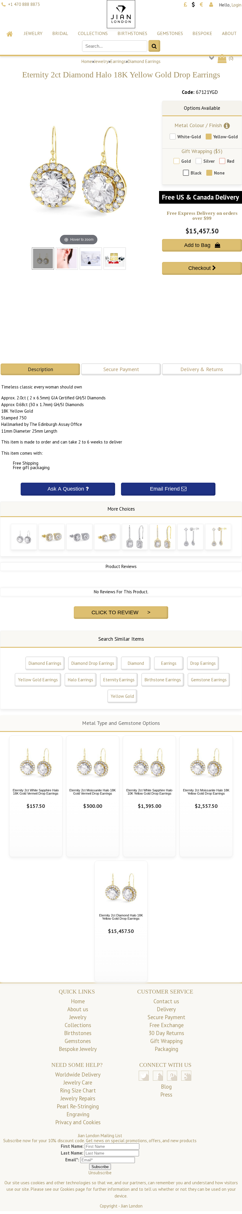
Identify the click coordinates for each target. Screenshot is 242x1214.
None (219, 173)
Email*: (72, 1159)
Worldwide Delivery (78, 1074)
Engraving (77, 1114)
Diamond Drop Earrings (92, 663)
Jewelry (33, 33)
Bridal (60, 33)
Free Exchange (166, 1025)
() (230, 58)
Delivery (166, 1009)
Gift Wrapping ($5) (202, 151)
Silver (209, 161)
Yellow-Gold (225, 136)
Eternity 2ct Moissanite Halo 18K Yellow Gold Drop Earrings (206, 791)
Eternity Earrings (119, 679)
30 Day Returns (166, 1033)
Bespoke (202, 33)
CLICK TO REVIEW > (121, 612)
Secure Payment (121, 369)
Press (166, 1094)
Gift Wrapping (166, 1040)
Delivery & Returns (201, 369)
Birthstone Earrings (163, 679)
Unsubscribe (100, 1172)
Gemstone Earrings (209, 679)
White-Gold (189, 136)
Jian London (132, 1206)
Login (236, 5)
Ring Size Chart (78, 1090)
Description (40, 369)
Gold (186, 161)
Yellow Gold (122, 696)
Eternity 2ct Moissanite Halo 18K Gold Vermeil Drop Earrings (92, 791)
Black (196, 173)
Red (230, 161)
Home (86, 61)
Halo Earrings (80, 679)
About (229, 33)
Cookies (67, 1189)
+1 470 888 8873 (24, 4)
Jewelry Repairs (77, 1098)
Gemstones (170, 33)
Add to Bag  (202, 245)
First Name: (72, 1146)
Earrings (118, 61)
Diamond (136, 663)
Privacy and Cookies (78, 1122)
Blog (166, 1086)
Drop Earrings (203, 663)
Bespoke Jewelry (78, 1048)
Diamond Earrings (144, 61)
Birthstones (132, 33)
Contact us (166, 1001)
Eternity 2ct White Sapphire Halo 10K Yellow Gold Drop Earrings (149, 791)
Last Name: (72, 1153)
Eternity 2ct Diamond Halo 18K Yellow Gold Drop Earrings (121, 917)
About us (77, 1009)
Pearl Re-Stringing (78, 1106)
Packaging (166, 1048)
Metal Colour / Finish (198, 125)
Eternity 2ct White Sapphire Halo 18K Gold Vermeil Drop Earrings (36, 791)
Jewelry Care (77, 1082)
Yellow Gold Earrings (38, 679)
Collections (93, 33)
